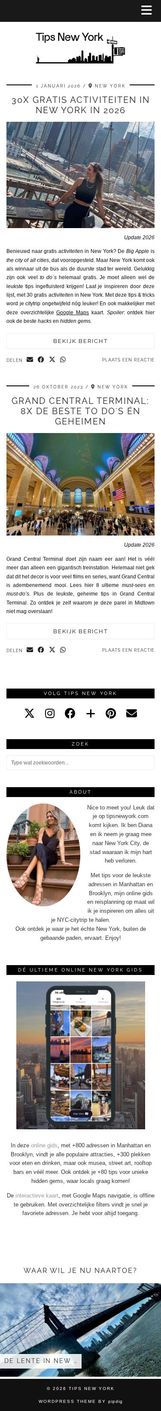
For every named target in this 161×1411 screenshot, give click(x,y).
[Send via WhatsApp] (63, 360)
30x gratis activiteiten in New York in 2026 (81, 105)
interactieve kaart (36, 1195)
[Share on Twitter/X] (52, 360)
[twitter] (29, 713)
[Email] (131, 713)
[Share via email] (30, 360)
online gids (44, 1145)
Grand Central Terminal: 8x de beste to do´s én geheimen (80, 411)
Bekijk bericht (80, 341)
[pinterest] (111, 713)
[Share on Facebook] (41, 360)
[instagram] (50, 713)
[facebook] (70, 713)
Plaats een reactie (128, 360)
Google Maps (72, 313)
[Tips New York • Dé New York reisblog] (80, 36)
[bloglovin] (90, 713)
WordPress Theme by (81, 1401)
